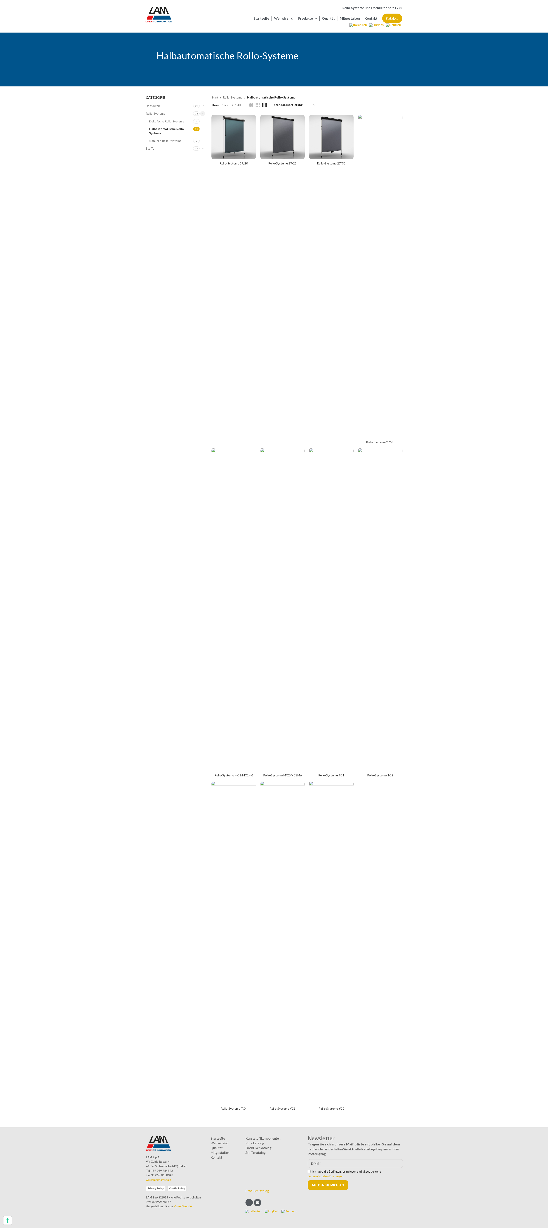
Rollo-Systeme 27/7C (331, 163)
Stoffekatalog (255, 1152)
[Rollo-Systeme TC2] (380, 609)
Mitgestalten (350, 18)
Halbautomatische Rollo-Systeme (167, 131)
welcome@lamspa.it (158, 1179)
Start (214, 97)
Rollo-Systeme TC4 (234, 1108)
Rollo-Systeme (155, 113)
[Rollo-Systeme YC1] (282, 942)
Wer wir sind (283, 18)
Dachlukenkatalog (258, 1148)
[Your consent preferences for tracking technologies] (7, 1220)
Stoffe (150, 148)
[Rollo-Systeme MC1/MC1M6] (233, 609)
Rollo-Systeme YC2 (331, 1108)
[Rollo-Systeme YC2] (331, 942)
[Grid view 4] (264, 105)
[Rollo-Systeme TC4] (233, 942)
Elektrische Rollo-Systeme (166, 121)
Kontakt (371, 18)
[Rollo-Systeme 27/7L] (380, 276)
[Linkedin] (249, 1202)
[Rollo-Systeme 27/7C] (331, 137)
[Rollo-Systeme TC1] (331, 609)
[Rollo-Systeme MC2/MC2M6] (282, 609)
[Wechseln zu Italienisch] (358, 25)
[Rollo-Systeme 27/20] (233, 137)
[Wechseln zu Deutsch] (393, 25)
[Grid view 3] (258, 105)
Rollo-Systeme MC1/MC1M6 (233, 775)
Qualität (328, 18)
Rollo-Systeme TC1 (331, 775)
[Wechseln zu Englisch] (376, 25)
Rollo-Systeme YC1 (282, 1108)
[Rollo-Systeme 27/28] (282, 137)
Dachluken (153, 106)
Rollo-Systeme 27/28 (282, 163)
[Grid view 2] (251, 105)
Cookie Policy (177, 1188)
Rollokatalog (254, 1143)
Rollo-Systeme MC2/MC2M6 (282, 775)
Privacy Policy (156, 1188)
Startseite (261, 18)
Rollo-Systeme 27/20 (234, 163)
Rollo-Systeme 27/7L (380, 442)
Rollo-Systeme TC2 (380, 775)
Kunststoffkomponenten (263, 1138)
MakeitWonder (183, 1206)
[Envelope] (257, 1202)
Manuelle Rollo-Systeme (165, 140)
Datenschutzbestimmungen (325, 1176)
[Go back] (151, 55)
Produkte (305, 18)
